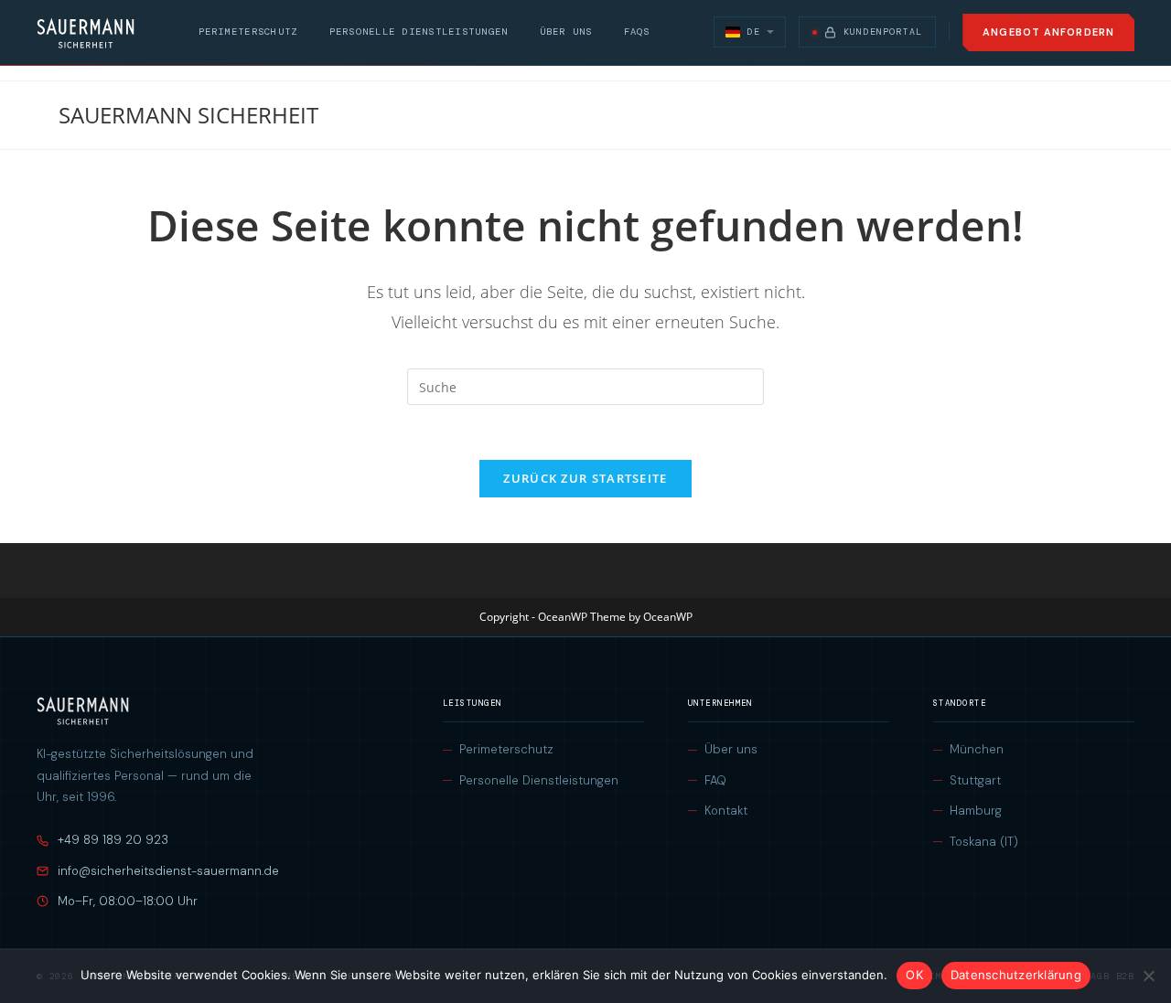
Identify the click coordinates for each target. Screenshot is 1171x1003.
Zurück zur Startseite (585, 478)
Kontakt (725, 810)
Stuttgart (975, 780)
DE (753, 31)
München (977, 749)
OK (914, 974)
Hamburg (976, 810)
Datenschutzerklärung (1016, 974)
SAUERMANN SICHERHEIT (188, 115)
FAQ (715, 780)
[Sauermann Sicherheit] (85, 32)
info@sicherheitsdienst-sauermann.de (168, 871)
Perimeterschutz (248, 31)
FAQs (637, 31)
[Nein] (1148, 975)
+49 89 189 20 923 (113, 840)
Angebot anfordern (1048, 32)
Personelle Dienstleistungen (419, 31)
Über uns (566, 31)
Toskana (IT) (984, 841)
